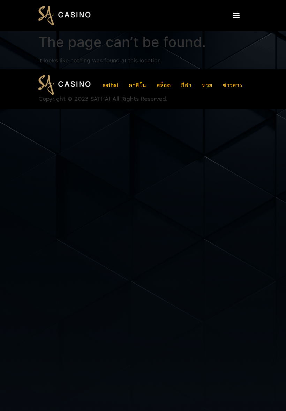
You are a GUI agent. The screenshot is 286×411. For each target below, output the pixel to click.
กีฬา (186, 85)
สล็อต (164, 85)
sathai (110, 85)
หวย (207, 85)
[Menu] (236, 15)
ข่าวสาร (232, 85)
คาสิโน (137, 85)
